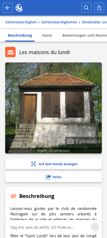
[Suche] (86, 8)
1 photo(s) (87, 141)
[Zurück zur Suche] (8, 8)
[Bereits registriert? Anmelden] (99, 8)
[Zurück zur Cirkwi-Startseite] (19, 8)
